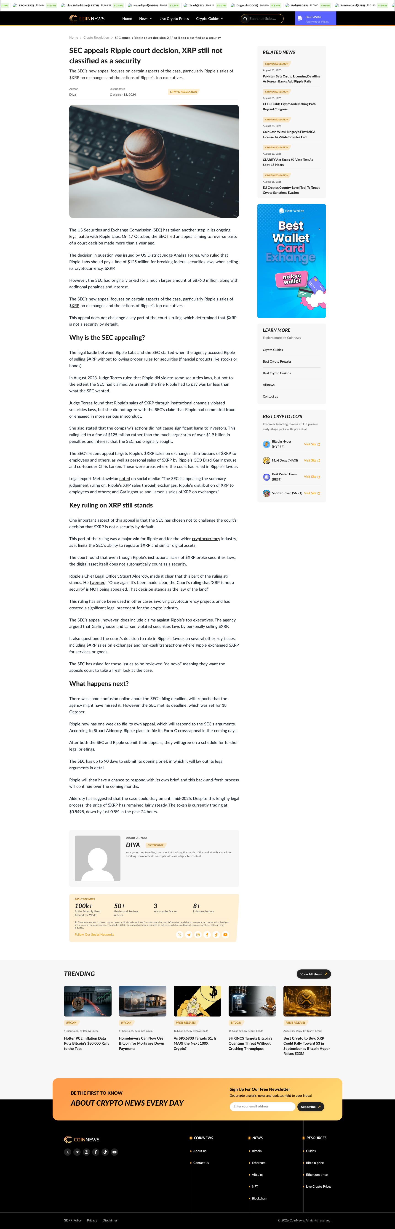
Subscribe (308, 1107)
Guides (311, 1151)
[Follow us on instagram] (86, 1152)
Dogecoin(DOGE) (213, 5)
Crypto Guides (207, 19)
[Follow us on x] (67, 1152)
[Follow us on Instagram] (198, 934)
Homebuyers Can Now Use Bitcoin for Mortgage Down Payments (141, 1044)
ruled (214, 255)
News (143, 19)
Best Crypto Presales (277, 361)
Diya (72, 94)
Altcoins (257, 1174)
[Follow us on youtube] (114, 1152)
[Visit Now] (291, 261)
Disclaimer (110, 1220)
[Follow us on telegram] (77, 1152)
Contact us (270, 396)
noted (124, 479)
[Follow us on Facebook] (207, 934)
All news (269, 385)
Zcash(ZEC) (163, 5)
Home (127, 19)
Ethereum (259, 1163)
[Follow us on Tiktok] (216, 934)
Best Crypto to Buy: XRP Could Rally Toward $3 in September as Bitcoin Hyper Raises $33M (306, 1046)
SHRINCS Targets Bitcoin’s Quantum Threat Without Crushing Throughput (250, 1044)
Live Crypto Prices (174, 19)
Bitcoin (257, 1151)
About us (199, 1151)
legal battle (79, 237)
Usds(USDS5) (265, 5)
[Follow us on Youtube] (225, 934)
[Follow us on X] (179, 934)
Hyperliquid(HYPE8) (112, 5)
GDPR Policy (73, 1220)
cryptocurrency (206, 539)
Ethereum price (317, 1174)
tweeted (97, 583)
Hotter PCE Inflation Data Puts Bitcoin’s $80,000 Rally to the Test (86, 1044)
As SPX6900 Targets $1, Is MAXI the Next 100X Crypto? (195, 1044)
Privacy (92, 1220)
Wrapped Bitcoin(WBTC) (379, 5)
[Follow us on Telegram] (188, 934)
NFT (255, 1186)
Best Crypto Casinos (277, 373)
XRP (75, 306)
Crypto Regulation (96, 37)
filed (171, 237)
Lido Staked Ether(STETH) (49, 5)
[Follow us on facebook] (95, 1152)
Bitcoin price (315, 1163)
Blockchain (259, 1198)
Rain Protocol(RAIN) (319, 5)
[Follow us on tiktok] (105, 1152)
